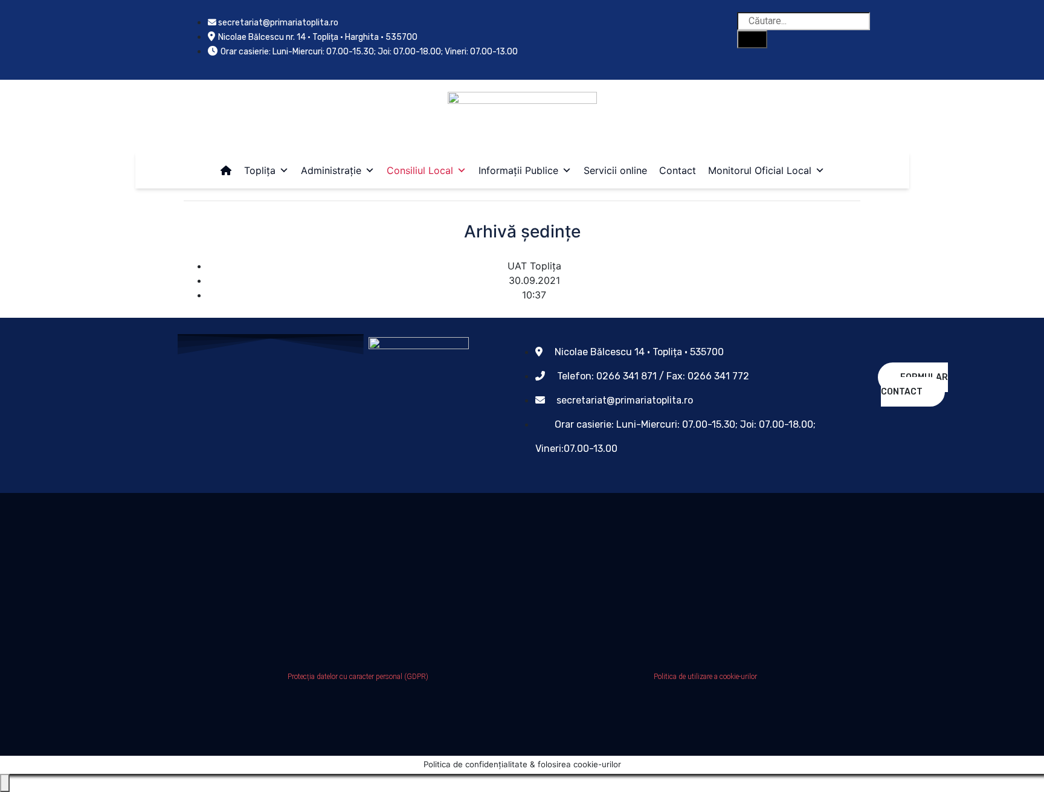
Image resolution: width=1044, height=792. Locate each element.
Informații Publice (518, 170)
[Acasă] (226, 170)
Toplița (260, 170)
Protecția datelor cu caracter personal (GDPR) (358, 676)
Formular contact (914, 384)
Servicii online (615, 170)
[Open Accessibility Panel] (5, 783)
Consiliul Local (420, 170)
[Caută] (752, 39)
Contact (677, 170)
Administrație (331, 170)
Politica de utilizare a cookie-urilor (705, 676)
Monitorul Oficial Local (759, 170)
